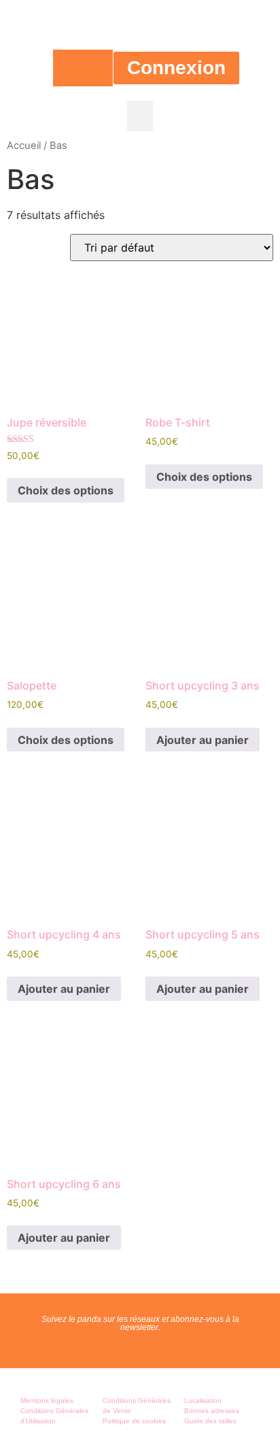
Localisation (203, 1400)
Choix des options (65, 490)
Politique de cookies (134, 1421)
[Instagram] (154, 1347)
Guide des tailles (210, 1421)
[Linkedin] (183, 1347)
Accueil (24, 145)
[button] (140, 116)
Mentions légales (46, 1400)
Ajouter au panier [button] (202, 740)
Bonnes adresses (211, 1410)
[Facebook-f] (126, 1347)
